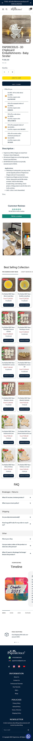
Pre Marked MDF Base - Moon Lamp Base (8, 295)
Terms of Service (16, 710)
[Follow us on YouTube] (24, 666)
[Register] (28, 730)
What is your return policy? (10, 503)
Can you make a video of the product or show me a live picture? (14, 545)
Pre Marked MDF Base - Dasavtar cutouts (8, 399)
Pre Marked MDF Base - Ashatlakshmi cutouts (8, 364)
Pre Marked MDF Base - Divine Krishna (8, 466)
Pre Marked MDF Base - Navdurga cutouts (24, 328)
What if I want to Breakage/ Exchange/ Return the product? (14, 553)
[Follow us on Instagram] (14, 666)
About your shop (7, 539)
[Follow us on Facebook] (9, 666)
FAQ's (16, 690)
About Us (16, 677)
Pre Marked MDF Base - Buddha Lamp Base (24, 295)
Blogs (16, 693)
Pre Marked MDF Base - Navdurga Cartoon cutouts (8, 329)
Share (3, 194)
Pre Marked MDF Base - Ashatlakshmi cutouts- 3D (24, 365)
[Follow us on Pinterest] (19, 666)
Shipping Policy (16, 713)
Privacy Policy (16, 703)
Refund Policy (16, 706)
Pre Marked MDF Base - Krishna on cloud (24, 466)
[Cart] (30, 9)
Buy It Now (16, 84)
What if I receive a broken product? (13, 497)
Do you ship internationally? (11, 517)
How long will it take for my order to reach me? (15, 524)
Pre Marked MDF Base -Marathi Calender (24, 399)
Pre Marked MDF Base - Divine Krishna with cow (24, 432)
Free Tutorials (16, 687)
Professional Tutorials (16, 683)
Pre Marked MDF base (10, 272)
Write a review (16, 216)
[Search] (6, 9)
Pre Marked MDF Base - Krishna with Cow (8, 432)
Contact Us (16, 680)
